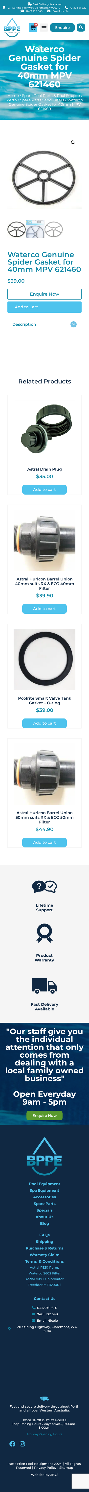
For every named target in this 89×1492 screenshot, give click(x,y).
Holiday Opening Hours (44, 1434)
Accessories (44, 1197)
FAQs (44, 1235)
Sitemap (66, 1467)
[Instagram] (22, 1444)
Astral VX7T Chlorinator (44, 1279)
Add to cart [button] (44, 489)
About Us (44, 1216)
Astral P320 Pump (44, 1267)
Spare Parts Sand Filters (42, 100)
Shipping (44, 1241)
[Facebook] (12, 1444)
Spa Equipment (44, 1190)
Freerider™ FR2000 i (44, 1285)
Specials (45, 1210)
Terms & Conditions (44, 1261)
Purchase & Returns (44, 1248)
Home (13, 95)
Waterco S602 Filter (45, 1273)
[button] (44, 27)
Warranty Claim (45, 1254)
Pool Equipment (44, 1183)
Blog (44, 1223)
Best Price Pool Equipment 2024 (35, 1464)
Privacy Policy (45, 1467)
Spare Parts (45, 1203)
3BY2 (54, 1475)
